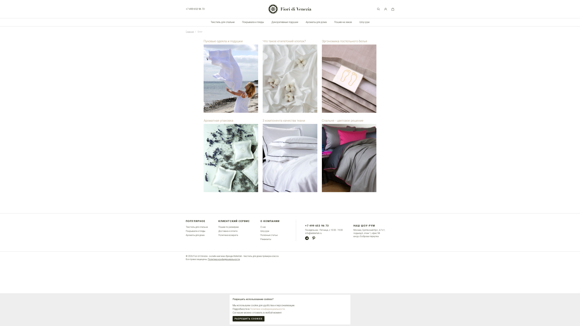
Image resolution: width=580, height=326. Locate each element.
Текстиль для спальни (223, 22)
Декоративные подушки (284, 22)
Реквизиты (265, 239)
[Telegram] (307, 238)
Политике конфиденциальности (267, 309)
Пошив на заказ (343, 22)
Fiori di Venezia (200, 256)
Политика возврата (228, 235)
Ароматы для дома (316, 22)
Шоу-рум (364, 22)
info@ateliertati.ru (313, 233)
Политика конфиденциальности (224, 259)
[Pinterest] (313, 238)
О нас (263, 227)
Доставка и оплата (227, 231)
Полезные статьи (269, 235)
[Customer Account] (385, 9)
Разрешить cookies (249, 319)
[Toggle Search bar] (378, 9)
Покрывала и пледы (253, 22)
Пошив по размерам (228, 227)
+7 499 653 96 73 (195, 8)
